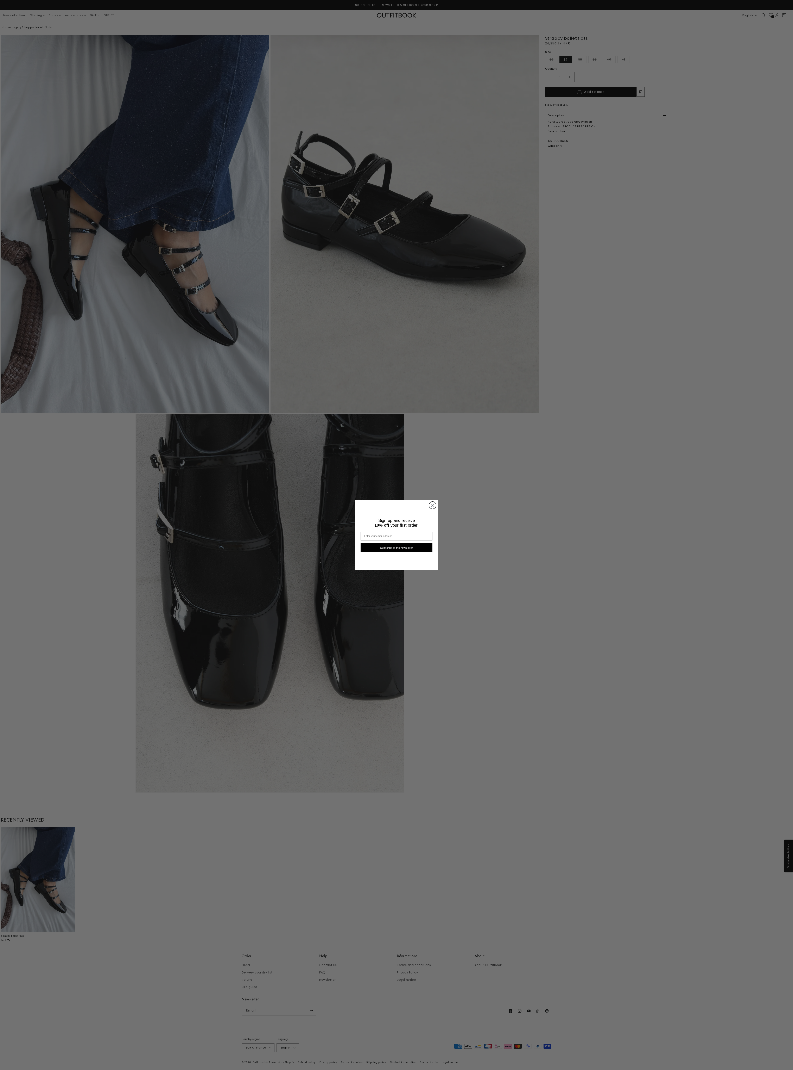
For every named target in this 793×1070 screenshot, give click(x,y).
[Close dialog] (432, 505)
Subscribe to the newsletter (396, 547)
